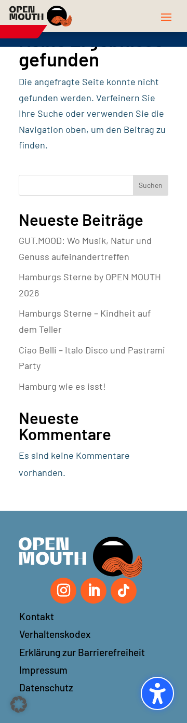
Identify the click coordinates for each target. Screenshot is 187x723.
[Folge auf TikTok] (124, 591)
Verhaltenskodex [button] (54, 634)
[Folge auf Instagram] (63, 591)
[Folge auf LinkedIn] (93, 591)
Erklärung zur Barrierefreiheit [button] (82, 652)
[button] (166, 16)
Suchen (151, 185)
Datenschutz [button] (46, 687)
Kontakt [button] (36, 616)
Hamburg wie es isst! (62, 386)
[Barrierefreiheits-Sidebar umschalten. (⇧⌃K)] (157, 693)
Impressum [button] (43, 670)
